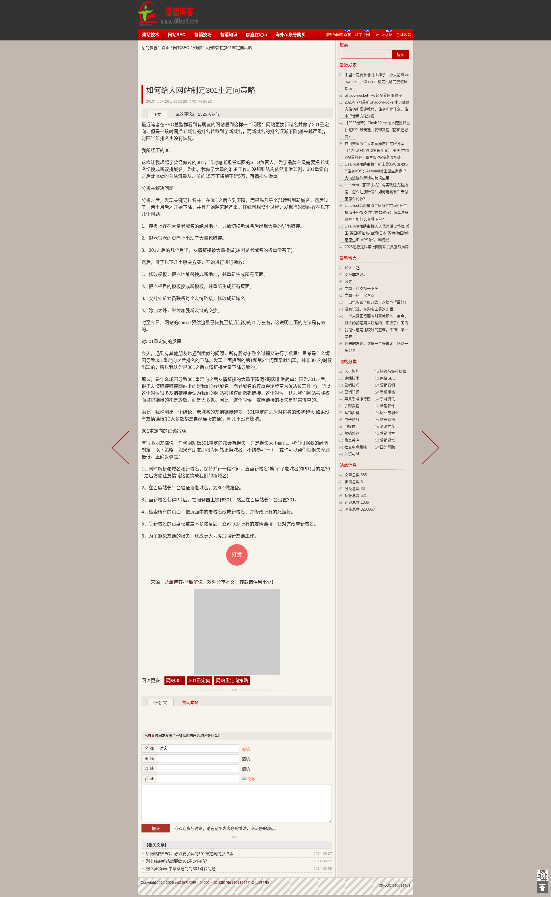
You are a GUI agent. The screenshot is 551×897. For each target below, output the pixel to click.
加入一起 (352, 268)
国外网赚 (387, 447)
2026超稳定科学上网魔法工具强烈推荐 (377, 247)
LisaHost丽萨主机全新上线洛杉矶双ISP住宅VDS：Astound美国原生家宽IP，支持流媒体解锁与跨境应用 (377, 171)
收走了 (350, 281)
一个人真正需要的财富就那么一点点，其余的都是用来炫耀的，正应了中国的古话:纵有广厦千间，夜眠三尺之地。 (376, 323)
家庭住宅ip (256, 34)
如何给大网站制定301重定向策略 (200, 90)
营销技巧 (203, 34)
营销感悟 (387, 440)
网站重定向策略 (232, 680)
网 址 (149, 768)
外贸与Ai (351, 454)
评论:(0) (160, 703)
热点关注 (351, 440)
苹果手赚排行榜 (357, 399)
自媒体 (350, 426)
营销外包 (351, 433)
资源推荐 (387, 426)
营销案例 (387, 385)
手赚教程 (351, 406)
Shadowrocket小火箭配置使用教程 (373, 95)
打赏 (237, 555)
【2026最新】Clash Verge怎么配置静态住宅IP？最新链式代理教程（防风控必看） (377, 130)
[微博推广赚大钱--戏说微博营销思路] (429, 448)
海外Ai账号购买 (291, 34)
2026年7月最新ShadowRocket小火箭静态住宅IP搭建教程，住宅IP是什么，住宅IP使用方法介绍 (377, 109)
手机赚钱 (387, 392)
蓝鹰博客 (182, 883)
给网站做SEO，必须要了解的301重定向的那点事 (189, 853)
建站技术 (150, 34)
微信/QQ (385, 886)
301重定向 (199, 680)
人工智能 (351, 371)
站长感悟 (387, 419)
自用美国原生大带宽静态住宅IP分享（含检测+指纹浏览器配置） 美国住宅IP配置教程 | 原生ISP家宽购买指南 (377, 150)
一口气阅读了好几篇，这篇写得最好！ (376, 302)
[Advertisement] (313, 14)
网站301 (174, 680)
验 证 (149, 778)
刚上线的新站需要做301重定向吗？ (177, 861)
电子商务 (351, 419)
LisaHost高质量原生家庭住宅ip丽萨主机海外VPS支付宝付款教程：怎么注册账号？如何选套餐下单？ (376, 212)
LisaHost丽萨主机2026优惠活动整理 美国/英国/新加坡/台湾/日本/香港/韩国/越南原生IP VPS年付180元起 (377, 233)
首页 (166, 47)
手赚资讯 (387, 399)
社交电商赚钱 (355, 447)
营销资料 (351, 412)
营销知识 (228, 34)
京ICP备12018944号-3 (236, 883)
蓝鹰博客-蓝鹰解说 (173, 14)
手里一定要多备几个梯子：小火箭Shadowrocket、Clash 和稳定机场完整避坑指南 (377, 82)
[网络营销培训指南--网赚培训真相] (121, 448)
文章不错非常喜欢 (360, 295)
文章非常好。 (356, 275)
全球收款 (403, 34)
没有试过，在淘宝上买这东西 (369, 309)
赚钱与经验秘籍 (393, 371)
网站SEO (177, 34)
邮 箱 (149, 758)
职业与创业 (389, 412)
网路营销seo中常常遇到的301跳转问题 (181, 868)
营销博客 (387, 433)
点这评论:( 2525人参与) (198, 114)
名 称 (149, 748)
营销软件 (387, 406)
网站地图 (262, 883)
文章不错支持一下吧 (361, 288)
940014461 (401, 886)
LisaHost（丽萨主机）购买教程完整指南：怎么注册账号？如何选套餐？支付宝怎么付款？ (376, 192)
